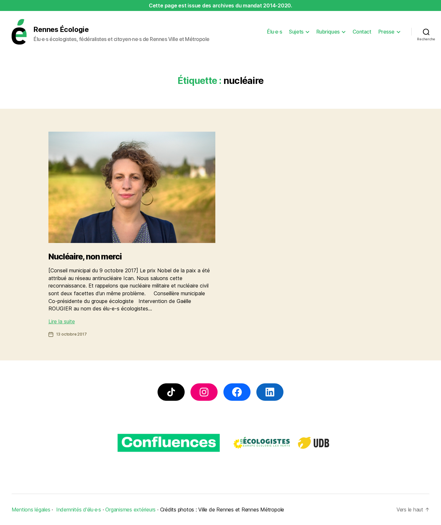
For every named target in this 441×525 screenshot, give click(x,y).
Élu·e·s (274, 32)
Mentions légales (31, 509)
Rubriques (328, 32)
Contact (362, 32)
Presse (386, 32)
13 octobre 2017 (71, 334)
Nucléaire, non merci (85, 256)
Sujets (296, 32)
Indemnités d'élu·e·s (78, 509)
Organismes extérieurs (130, 509)
